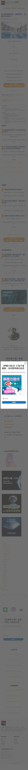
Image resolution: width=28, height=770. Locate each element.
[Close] (25, 363)
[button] (14, 384)
